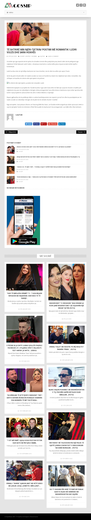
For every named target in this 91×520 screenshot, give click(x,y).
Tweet (29, 124)
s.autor (42, 56)
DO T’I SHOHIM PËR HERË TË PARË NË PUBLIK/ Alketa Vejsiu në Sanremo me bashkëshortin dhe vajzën (66, 491)
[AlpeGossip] (18, 5)
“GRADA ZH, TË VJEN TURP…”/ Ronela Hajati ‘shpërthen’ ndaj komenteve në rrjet (43, 167)
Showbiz (34, 56)
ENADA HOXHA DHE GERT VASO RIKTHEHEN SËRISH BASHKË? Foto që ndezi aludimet (44, 147)
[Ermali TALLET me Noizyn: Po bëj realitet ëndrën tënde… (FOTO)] (66, 335)
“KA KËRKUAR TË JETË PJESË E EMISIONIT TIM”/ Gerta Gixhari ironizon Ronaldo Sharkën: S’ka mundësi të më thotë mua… (24, 397)
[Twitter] (77, 5)
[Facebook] (81, 5)
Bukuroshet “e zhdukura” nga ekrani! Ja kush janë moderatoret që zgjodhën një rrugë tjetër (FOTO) (66, 305)
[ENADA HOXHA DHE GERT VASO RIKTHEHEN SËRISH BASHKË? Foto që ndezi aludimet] (11, 150)
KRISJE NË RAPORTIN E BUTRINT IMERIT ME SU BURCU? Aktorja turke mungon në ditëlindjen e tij (48, 157)
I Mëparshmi (12, 132)
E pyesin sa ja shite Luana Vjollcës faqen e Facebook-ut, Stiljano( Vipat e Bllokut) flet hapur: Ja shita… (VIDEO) (24, 347)
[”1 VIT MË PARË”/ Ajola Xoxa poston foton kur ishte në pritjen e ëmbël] (24, 428)
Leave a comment (53, 56)
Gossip (22, 56)
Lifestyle (27, 56)
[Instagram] (84, 5)
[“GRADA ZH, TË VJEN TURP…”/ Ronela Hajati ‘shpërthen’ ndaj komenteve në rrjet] (11, 170)
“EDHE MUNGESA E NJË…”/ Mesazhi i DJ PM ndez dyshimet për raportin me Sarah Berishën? (47, 177)
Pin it (44, 124)
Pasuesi (80, 132)
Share (37, 124)
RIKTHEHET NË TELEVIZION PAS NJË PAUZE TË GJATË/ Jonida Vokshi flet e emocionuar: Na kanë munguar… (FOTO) (66, 445)
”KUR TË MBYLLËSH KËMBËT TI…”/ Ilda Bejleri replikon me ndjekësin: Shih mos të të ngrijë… (24, 295)
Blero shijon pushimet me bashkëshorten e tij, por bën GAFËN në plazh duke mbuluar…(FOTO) (66, 392)
